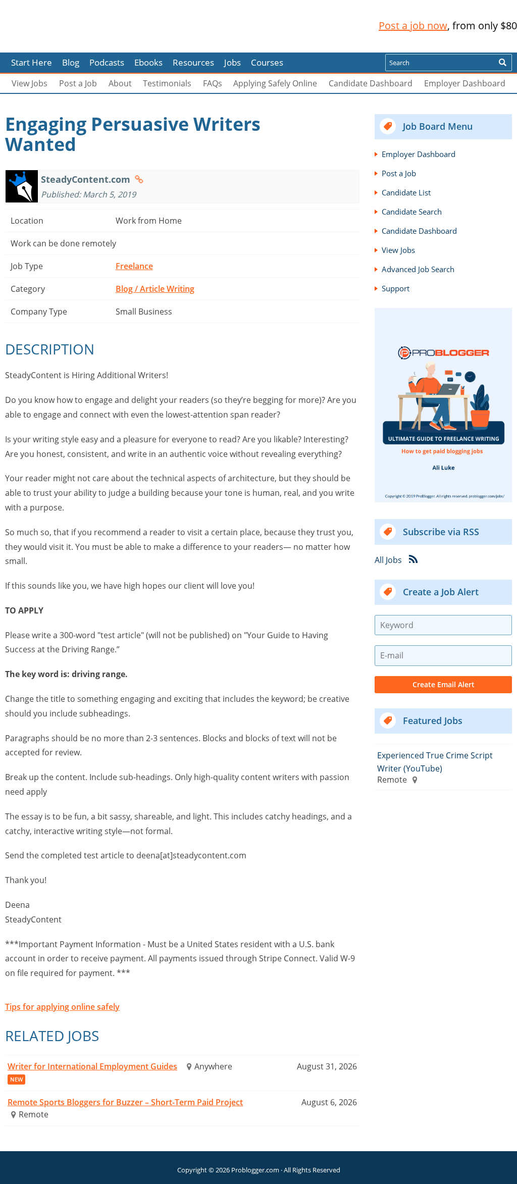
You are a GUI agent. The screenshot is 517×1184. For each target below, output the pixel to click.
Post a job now (413, 25)
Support (395, 288)
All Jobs (388, 559)
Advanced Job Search (418, 269)
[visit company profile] (139, 179)
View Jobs (29, 83)
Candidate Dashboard (370, 83)
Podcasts (106, 62)
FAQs (212, 83)
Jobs (232, 62)
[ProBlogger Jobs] (72, 26)
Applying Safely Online (275, 83)
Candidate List (406, 192)
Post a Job (78, 83)
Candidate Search (412, 212)
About (120, 83)
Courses (267, 62)
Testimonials (167, 83)
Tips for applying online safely (62, 1006)
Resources (193, 62)
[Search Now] (502, 63)
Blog (24, 45)
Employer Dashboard (464, 83)
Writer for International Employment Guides (92, 1066)
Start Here (31, 62)
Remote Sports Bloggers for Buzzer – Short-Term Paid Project (125, 1102)
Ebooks (148, 62)
